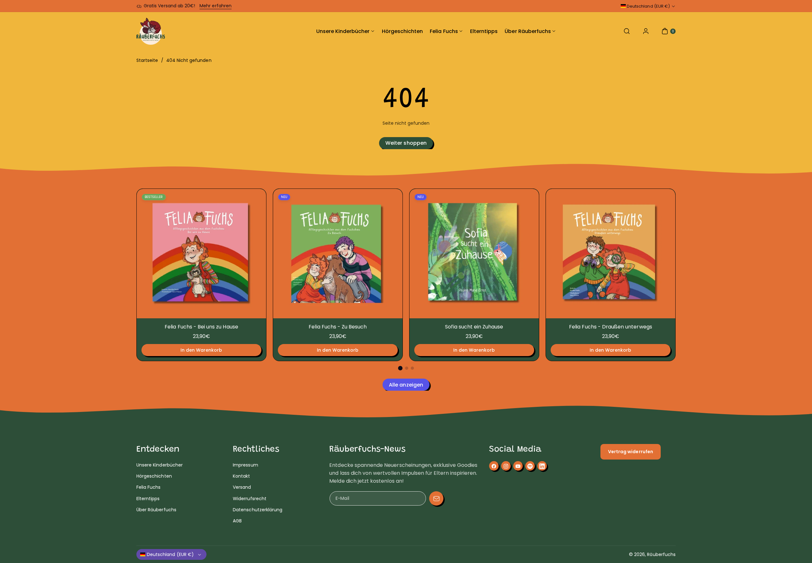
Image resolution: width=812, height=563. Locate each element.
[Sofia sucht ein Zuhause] (474, 253)
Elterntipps (148, 498)
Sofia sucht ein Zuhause (474, 326)
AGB (237, 521)
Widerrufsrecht (249, 498)
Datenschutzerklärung (257, 510)
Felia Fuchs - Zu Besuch (338, 326)
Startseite (147, 60)
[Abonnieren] (436, 498)
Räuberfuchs (661, 554)
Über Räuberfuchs (156, 510)
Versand (242, 487)
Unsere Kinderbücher (159, 465)
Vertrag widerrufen (630, 451)
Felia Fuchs (148, 487)
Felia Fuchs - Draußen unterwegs (610, 326)
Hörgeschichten (154, 476)
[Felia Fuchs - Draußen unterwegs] (610, 253)
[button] (627, 31)
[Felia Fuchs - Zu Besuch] (338, 253)
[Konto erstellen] (646, 31)
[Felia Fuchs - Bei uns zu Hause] (201, 253)
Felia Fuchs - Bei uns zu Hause (201, 326)
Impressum (245, 465)
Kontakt (241, 476)
